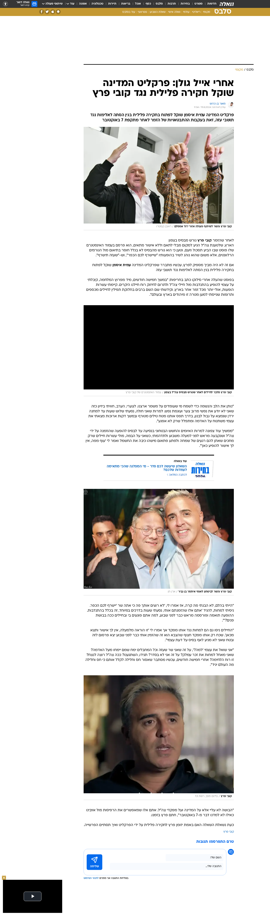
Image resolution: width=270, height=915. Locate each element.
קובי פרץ (228, 832)
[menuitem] (209, 4)
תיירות (112, 3)
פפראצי (142, 12)
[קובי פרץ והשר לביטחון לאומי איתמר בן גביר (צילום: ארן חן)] (159, 542)
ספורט (198, 3)
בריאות (125, 3)
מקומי (206, 12)
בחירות (185, 3)
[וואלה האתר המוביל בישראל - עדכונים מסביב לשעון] (227, 4)
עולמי (186, 12)
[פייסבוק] (41, 11)
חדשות (211, 3)
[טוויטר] (47, 11)
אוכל (138, 3)
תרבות (172, 3)
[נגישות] (5, 4)
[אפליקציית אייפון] (52, 11)
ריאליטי (196, 12)
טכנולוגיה (97, 3)
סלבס (159, 3)
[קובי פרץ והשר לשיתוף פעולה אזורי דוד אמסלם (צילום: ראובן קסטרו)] (159, 178)
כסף (148, 3)
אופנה (83, 3)
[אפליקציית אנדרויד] (58, 11)
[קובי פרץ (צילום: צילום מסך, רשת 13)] (159, 737)
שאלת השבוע (158, 12)
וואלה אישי (174, 12)
